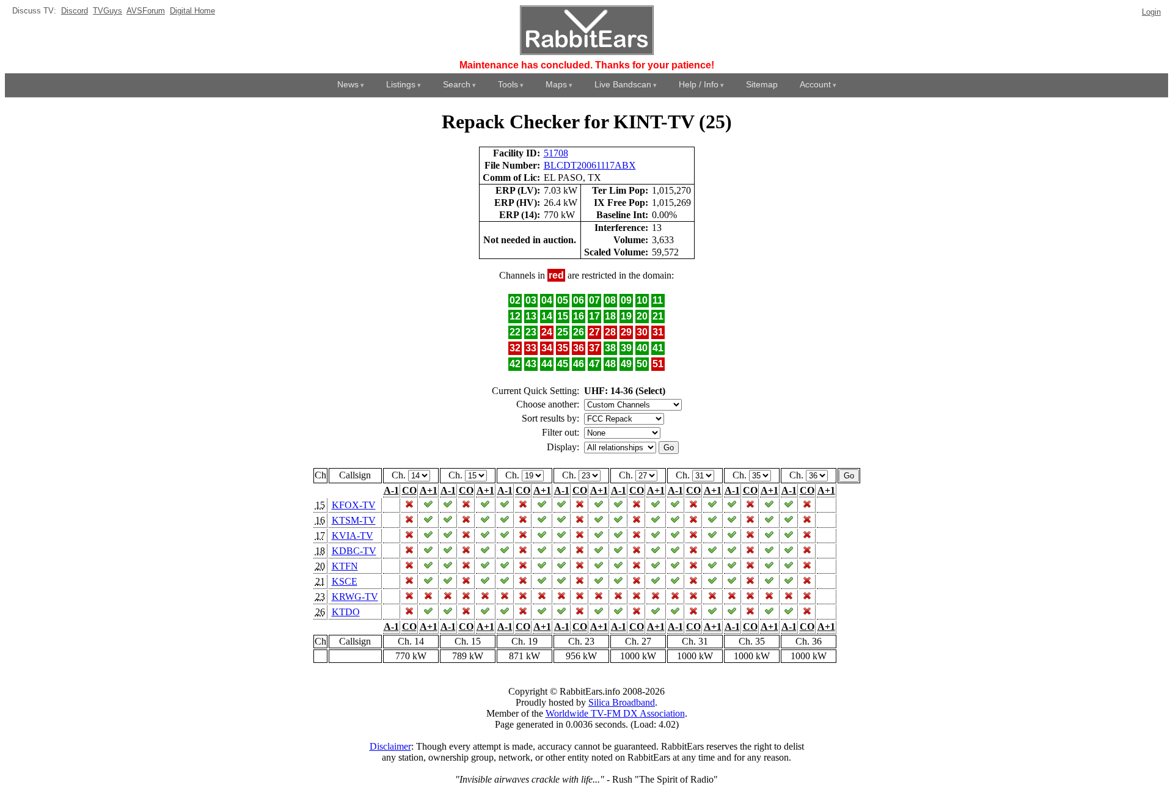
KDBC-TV (354, 551)
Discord (74, 10)
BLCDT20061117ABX (590, 165)
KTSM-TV (354, 520)
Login (1151, 11)
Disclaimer (390, 746)
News (348, 84)
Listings (400, 84)
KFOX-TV (354, 505)
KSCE (344, 581)
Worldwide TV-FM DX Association (615, 713)
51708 (556, 153)
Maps (556, 84)
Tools (508, 84)
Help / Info (698, 84)
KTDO (346, 612)
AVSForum (145, 10)
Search (456, 84)
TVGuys (107, 10)
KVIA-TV (352, 535)
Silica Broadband (621, 702)
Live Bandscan (622, 84)
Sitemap (762, 84)
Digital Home (192, 10)
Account (815, 84)
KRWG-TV (355, 596)
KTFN (345, 566)
